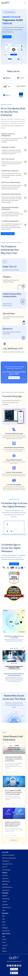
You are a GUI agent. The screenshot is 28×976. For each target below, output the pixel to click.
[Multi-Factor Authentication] (25, 185)
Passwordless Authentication (11, 194)
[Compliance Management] (25, 224)
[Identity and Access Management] (25, 137)
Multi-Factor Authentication (11, 182)
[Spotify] (18, 965)
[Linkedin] (13, 965)
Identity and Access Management (8, 134)
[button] (25, 2)
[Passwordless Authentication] (25, 197)
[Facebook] (8, 965)
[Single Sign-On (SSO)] (25, 150)
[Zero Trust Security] (25, 161)
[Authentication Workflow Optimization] (25, 211)
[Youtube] (20, 965)
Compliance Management (10, 221)
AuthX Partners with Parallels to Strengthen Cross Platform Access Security (13, 759)
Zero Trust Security (8, 159)
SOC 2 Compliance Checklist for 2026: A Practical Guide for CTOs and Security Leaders (13, 792)
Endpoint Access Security (9, 171)
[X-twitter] (10, 965)
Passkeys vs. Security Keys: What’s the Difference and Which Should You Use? (12, 824)
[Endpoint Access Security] (25, 173)
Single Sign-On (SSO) (8, 147)
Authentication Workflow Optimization (10, 208)
